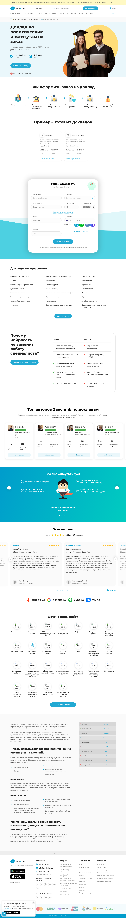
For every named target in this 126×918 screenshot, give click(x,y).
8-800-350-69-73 (44, 864)
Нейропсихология (73, 545)
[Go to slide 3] (64, 515)
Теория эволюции (52, 289)
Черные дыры (51, 301)
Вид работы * (37, 194)
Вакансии (82, 881)
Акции (81, 13)
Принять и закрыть (12, 912)
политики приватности (66, 247)
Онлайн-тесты (101, 867)
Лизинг (13, 281)
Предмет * (70, 194)
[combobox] (46, 198)
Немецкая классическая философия (59, 293)
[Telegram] (76, 225)
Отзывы (61, 13)
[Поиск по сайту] (113, 13)
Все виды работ (63, 704)
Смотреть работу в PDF (47, 159)
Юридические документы (87, 893)
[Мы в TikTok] (49, 897)
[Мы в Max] (54, 884)
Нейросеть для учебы (104, 881)
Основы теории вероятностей (21, 285)
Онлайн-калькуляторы (104, 870)
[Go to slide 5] (67, 590)
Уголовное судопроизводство (21, 297)
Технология (50, 281)
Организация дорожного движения (59, 297)
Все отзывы (111, 590)
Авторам (39, 8)
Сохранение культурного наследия (59, 305)
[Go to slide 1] (59, 515)
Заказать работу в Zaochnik (24, 362)
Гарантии (52, 13)
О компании (42, 13)
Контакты (89, 13)
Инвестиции (86, 293)
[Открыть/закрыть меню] (11, 19)
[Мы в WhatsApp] (49, 884)
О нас (80, 864)
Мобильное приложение (105, 878)
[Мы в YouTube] (45, 897)
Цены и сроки (15, 13)
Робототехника (87, 289)
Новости (81, 876)
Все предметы (63, 316)
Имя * (35, 216)
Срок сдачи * (88, 203)
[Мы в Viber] (45, 884)
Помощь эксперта (65, 888)
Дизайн (16, 545)
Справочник (71, 13)
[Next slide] (117, 488)
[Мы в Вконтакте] (41, 884)
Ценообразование (17, 289)
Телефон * (70, 216)
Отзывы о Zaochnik (85, 873)
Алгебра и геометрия (89, 301)
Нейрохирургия (52, 285)
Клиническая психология (19, 277)
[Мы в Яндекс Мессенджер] (37, 888)
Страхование (86, 285)
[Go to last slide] (9, 488)
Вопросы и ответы (103, 873)
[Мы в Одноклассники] (41, 897)
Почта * (35, 230)
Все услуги (63, 891)
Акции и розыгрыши (85, 878)
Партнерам (82, 884)
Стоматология (87, 281)
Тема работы (37, 203)
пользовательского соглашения (54, 247)
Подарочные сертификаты (105, 876)
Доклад (25, 549)
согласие (80, 247)
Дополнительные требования (63, 212)
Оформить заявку (90, 8)
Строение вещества (17, 293)
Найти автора (19, 455)
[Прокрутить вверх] (122, 910)
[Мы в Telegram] (37, 884)
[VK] (87, 225)
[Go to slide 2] (61, 515)
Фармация (14, 305)
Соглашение (8, 908)
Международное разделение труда (59, 277)
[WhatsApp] (81, 225)
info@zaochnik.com (46, 868)
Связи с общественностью (20, 301)
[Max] (92, 225)
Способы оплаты (29, 13)
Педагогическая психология (92, 297)
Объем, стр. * (71, 203)
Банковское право (88, 277)
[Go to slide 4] (66, 515)
